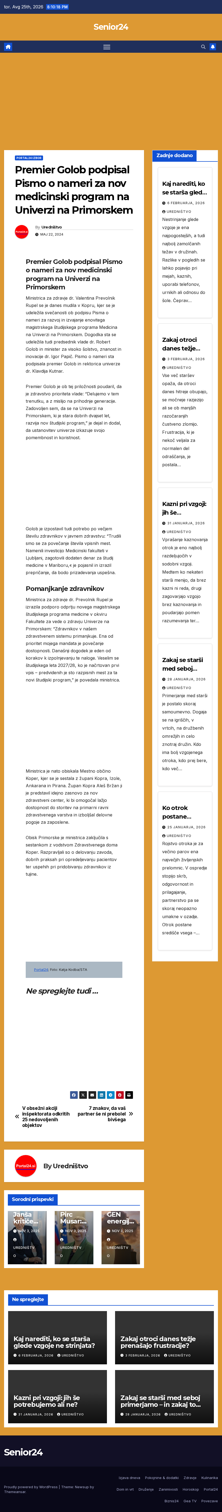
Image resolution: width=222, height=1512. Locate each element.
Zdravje (190, 1477)
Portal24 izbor (29, 158)
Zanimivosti (168, 1489)
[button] (203, 46)
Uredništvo (51, 227)
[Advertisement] (111, 93)
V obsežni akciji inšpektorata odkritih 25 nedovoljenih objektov (46, 1117)
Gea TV (190, 1501)
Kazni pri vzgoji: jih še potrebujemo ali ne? (47, 1401)
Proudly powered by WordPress (31, 1487)
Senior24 (111, 27)
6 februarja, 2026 (186, 203)
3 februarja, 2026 (186, 359)
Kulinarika (209, 1477)
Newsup (82, 1487)
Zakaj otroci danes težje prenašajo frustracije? (158, 1342)
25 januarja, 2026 (186, 827)
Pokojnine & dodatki (162, 1477)
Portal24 (41, 969)
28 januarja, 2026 (186, 679)
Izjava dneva (129, 1477)
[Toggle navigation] (106, 46)
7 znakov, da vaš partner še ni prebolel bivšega (102, 1114)
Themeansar (14, 1492)
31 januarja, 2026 (186, 523)
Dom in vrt (125, 1489)
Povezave (209, 1501)
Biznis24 (172, 1501)
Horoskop (191, 1489)
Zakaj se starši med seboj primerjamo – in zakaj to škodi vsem (160, 1404)
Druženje (146, 1489)
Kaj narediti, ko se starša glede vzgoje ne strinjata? (54, 1342)
